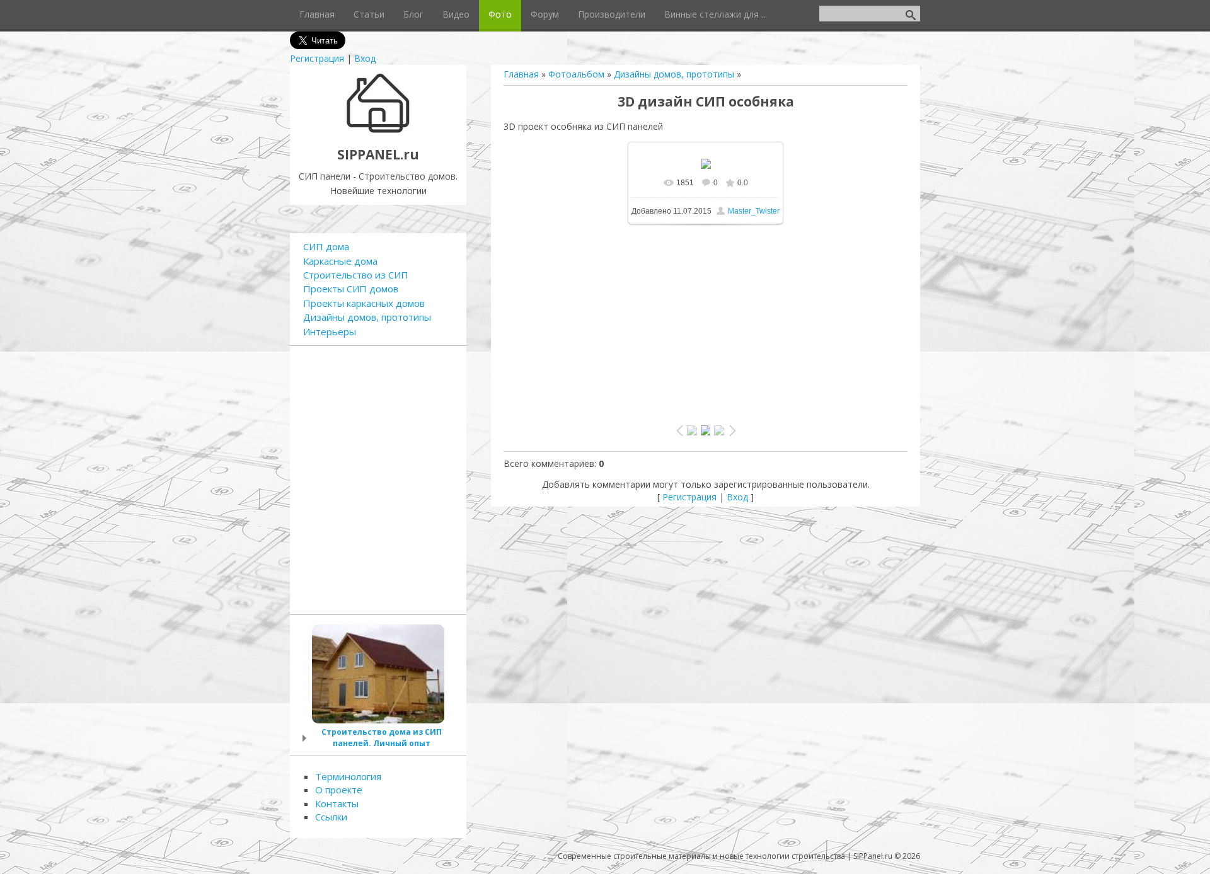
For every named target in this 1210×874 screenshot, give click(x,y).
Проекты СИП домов (350, 288)
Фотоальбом (576, 74)
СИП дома (326, 246)
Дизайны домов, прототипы (674, 74)
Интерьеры (329, 331)
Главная (521, 74)
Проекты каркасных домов (364, 303)
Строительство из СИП (355, 274)
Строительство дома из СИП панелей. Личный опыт (381, 738)
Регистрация (317, 58)
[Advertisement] (706, 318)
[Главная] (378, 131)
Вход (365, 58)
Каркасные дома (340, 261)
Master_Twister (754, 211)
